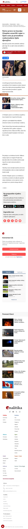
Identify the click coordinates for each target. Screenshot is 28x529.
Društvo (13, 5)
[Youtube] (16, 220)
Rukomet (16, 441)
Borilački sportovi (18, 450)
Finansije (5, 437)
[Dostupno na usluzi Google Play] (19, 206)
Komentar (5, 417)
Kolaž (4, 456)
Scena (4, 468)
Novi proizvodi (18, 471)
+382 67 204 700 (8, 488)
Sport (16, 434)
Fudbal (16, 437)
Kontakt (5, 501)
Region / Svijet (18, 456)
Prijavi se (14, 254)
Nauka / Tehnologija (20, 466)
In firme (16, 468)
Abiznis (25, 5)
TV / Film (4, 473)
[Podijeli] (15, 10)
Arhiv (4, 499)
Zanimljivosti (5, 458)
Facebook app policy (7, 510)
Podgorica (17, 422)
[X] (12, 220)
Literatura (5, 475)
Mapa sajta (5, 508)
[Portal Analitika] (6, 2)
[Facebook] (4, 220)
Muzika (4, 471)
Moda (4, 463)
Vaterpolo (17, 443)
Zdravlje (16, 426)
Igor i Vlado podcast (7, 516)
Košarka (16, 439)
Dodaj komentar (14, 249)
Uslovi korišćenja (6, 506)
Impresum (5, 497)
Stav (15, 417)
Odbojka (16, 446)
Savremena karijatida (8, 478)
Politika (8, 5)
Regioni (16, 424)
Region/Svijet (13, 24)
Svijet (18, 24)
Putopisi (16, 431)
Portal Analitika (5, 24)
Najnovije (3, 5)
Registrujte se (19, 257)
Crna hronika (19, 5)
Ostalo (16, 452)
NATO (4, 420)
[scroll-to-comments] (19, 9)
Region (16, 458)
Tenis (16, 448)
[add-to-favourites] (25, 10)
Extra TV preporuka (7, 518)
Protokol (4, 422)
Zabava (4, 460)
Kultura (5, 466)
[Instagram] (8, 220)
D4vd (4, 188)
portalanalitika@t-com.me (10, 491)
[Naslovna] (2, 526)
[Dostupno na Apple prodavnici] (8, 206)
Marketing (5, 439)
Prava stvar (17, 429)
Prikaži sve (14, 299)
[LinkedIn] (20, 220)
